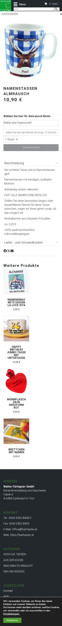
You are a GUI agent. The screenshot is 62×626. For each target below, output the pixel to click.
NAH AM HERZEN (13, 571)
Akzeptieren (12, 620)
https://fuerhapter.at (22, 535)
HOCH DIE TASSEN (14, 554)
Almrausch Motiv (39, 116)
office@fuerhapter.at (24, 529)
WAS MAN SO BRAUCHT (18, 565)
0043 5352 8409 (19, 523)
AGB (6, 596)
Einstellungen (11, 613)
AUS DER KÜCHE (13, 560)
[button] (51, 4)
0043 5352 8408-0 (20, 518)
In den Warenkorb (31, 147)
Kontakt (8, 590)
